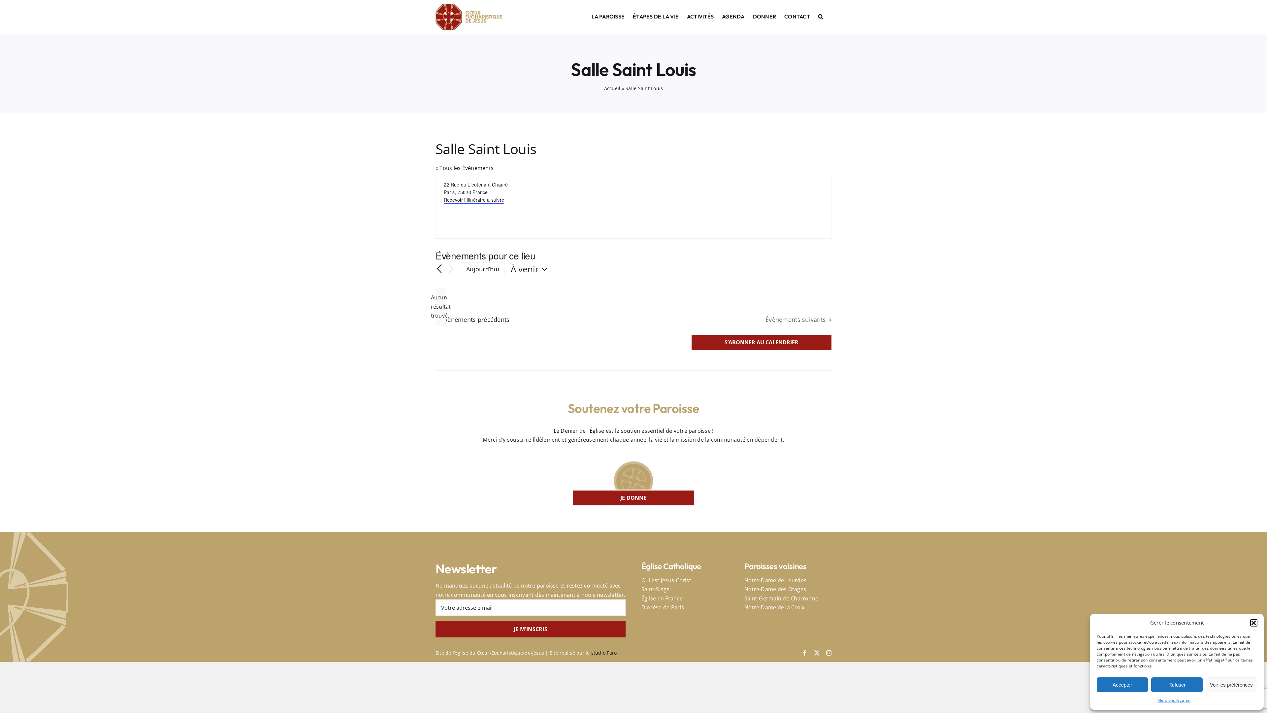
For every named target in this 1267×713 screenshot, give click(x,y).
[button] (1254, 623)
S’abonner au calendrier (761, 342)
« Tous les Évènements (465, 168)
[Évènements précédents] (439, 269)
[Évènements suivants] (451, 269)
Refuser (1177, 685)
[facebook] (804, 653)
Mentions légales (1173, 700)
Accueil (612, 88)
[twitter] (817, 653)
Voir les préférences (1231, 685)
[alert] (441, 307)
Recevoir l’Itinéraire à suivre (474, 199)
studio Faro (604, 653)
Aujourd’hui (482, 269)
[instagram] (828, 653)
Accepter (1122, 685)
